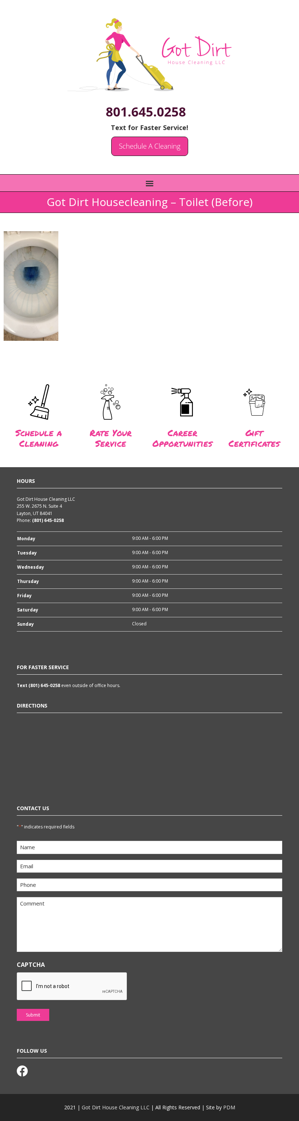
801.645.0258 (146, 111)
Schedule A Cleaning (149, 146)
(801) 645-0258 (48, 520)
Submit (33, 1015)
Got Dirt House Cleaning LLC (116, 1107)
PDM (229, 1107)
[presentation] (72, 986)
